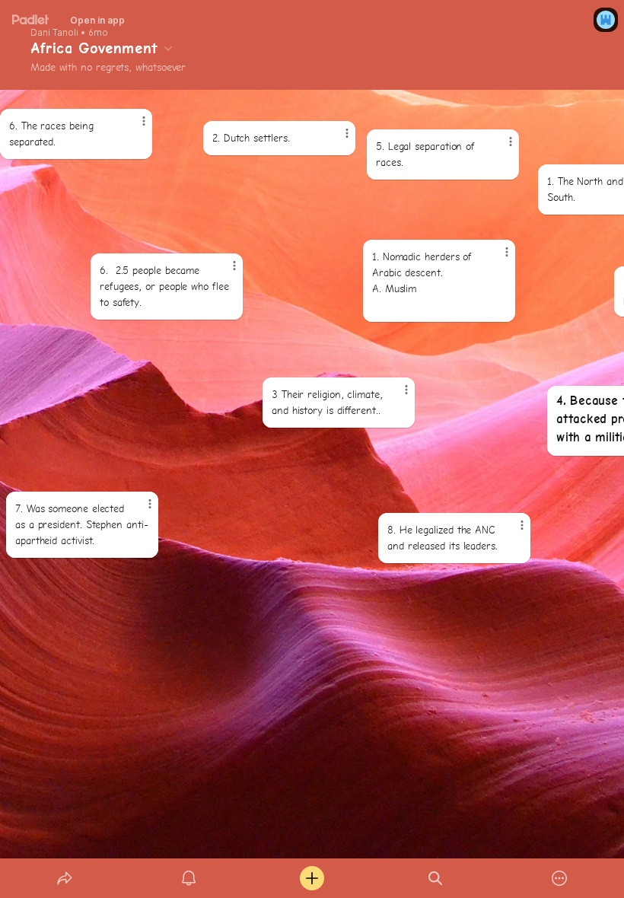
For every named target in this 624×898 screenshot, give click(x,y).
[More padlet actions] (559, 878)
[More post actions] (512, 531)
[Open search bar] (435, 878)
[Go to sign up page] (606, 20)
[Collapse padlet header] (168, 48)
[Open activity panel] (189, 878)
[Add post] (312, 878)
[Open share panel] (64, 878)
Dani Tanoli (54, 32)
